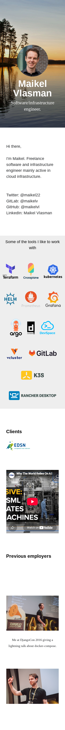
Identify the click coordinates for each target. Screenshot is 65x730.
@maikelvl (30, 207)
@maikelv (29, 201)
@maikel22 (30, 195)
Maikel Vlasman (38, 213)
